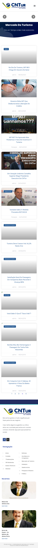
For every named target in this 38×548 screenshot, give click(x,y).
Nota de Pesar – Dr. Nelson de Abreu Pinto (6, 533)
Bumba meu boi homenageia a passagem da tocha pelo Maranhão (19, 347)
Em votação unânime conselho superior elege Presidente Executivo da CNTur (19, 176)
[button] (34, 5)
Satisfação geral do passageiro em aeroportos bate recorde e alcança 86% (19, 279)
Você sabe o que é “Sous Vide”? (19, 314)
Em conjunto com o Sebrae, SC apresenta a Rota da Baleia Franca (19, 383)
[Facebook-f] (4, 439)
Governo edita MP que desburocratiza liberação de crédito (19, 103)
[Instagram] (8, 439)
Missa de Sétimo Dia (5, 503)
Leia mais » (5, 506)
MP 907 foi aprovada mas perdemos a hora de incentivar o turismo (19, 139)
